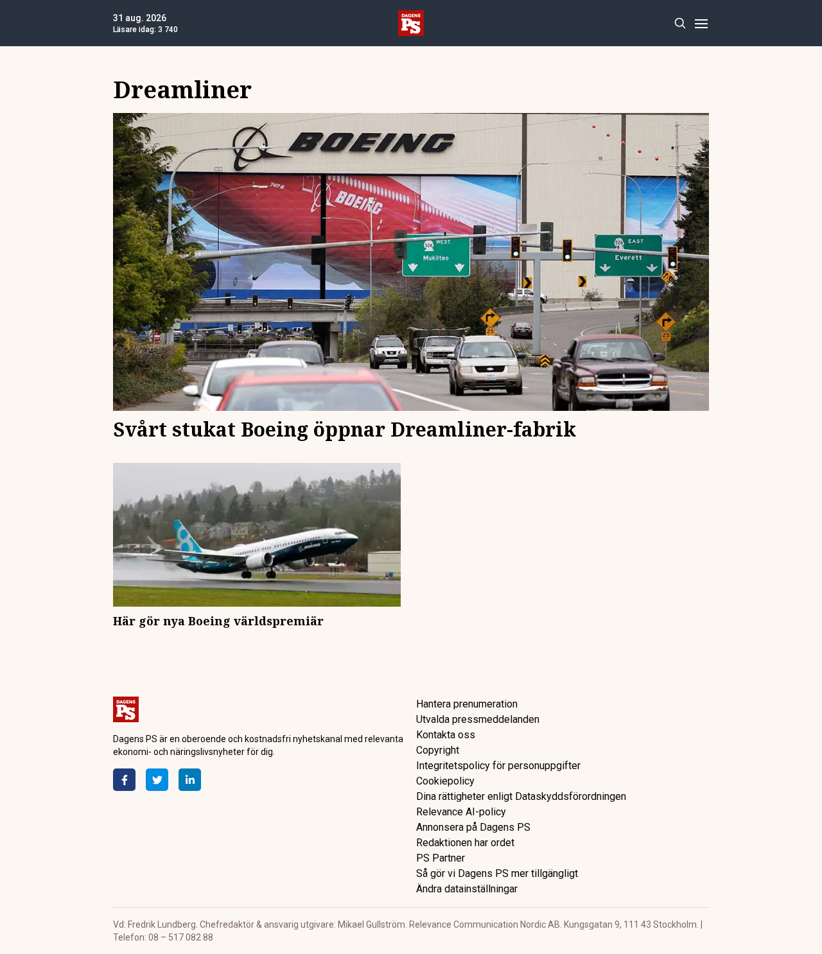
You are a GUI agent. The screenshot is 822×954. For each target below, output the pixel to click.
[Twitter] (157, 779)
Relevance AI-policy (461, 812)
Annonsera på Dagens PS (473, 827)
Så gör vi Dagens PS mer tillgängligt (497, 873)
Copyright (437, 750)
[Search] (680, 23)
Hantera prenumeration (467, 704)
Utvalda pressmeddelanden (477, 719)
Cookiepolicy (445, 781)
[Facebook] (124, 779)
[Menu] (701, 23)
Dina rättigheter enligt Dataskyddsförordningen (521, 796)
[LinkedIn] (190, 779)
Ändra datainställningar (467, 889)
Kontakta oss (445, 735)
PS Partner (440, 858)
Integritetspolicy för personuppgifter (498, 765)
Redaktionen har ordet (465, 843)
